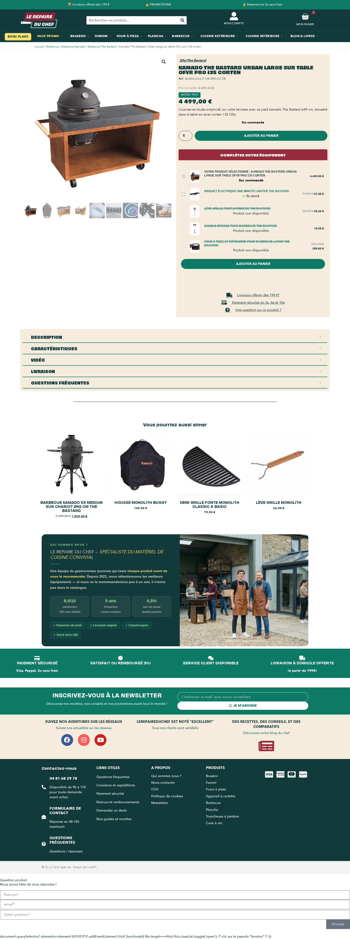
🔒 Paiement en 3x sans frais (262, 4)
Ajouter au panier (261, 135)
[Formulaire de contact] (44, 817)
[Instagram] (84, 740)
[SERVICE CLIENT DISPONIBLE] (210, 658)
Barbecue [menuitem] (181, 36)
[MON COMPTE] (234, 16)
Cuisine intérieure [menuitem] (262, 36)
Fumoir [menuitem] (101, 36)
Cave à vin (214, 823)
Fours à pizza (216, 789)
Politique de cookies (167, 796)
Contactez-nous (59, 768)
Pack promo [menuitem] (48, 36)
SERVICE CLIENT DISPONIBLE (211, 662)
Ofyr (183, 60)
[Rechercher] (182, 20)
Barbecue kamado (73, 47)
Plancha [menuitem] (155, 36)
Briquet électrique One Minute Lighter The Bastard (246, 191)
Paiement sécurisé (110, 793)
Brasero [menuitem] (78, 36)
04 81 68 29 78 (63, 778)
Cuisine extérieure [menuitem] (217, 36)
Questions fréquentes (62, 840)
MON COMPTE (234, 23)
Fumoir (211, 782)
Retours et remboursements (117, 802)
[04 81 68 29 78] (44, 787)
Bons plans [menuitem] (18, 36)
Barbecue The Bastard (102, 47)
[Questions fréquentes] (44, 844)
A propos (160, 767)
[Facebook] (67, 740)
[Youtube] (100, 740)
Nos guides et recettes (113, 819)
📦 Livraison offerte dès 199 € (89, 4)
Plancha (212, 810)
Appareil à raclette (221, 796)
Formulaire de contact (65, 811)
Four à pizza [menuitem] (128, 36)
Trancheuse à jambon (222, 816)
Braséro (212, 776)
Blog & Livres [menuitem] (302, 36)
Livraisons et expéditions (115, 785)
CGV (154, 789)
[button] (164, 62)
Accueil (39, 47)
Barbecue (52, 47)
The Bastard (196, 60)
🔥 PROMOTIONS (158, 4)
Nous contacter (163, 782)
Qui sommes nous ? (166, 776)
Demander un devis (111, 810)
